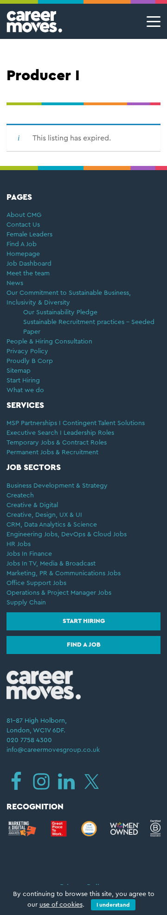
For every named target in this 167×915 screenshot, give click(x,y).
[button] (151, 21)
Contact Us (23, 225)
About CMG (23, 215)
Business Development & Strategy (57, 486)
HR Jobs (18, 544)
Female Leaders (29, 234)
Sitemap (18, 371)
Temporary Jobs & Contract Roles (56, 442)
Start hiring (84, 621)
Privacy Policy (27, 351)
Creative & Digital (32, 505)
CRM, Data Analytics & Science (51, 524)
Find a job (84, 645)
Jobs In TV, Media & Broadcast (51, 563)
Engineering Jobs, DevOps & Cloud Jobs (66, 534)
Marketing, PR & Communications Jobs (63, 573)
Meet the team (28, 273)
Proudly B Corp (30, 361)
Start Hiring (23, 380)
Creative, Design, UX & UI (44, 515)
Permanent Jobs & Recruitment (52, 452)
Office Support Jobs (36, 583)
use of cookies (61, 905)
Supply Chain (26, 602)
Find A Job (21, 244)
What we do (25, 390)
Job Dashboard (28, 264)
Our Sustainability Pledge (60, 312)
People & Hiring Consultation (49, 341)
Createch (20, 495)
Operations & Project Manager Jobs (58, 593)
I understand (113, 905)
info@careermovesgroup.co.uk (53, 750)
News (14, 283)
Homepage (23, 254)
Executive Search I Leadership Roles (60, 433)
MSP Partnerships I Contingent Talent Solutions (75, 423)
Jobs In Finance (29, 554)
